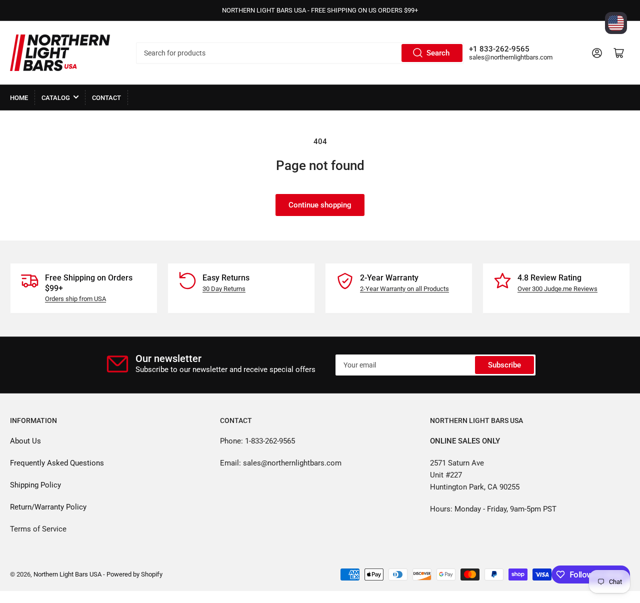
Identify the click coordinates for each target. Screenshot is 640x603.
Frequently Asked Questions (57, 463)
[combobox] (300, 53)
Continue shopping (320, 205)
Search (438, 53)
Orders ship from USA (75, 298)
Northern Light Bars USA (68, 574)
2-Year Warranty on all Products (404, 288)
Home (19, 98)
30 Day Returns (224, 288)
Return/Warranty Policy (48, 507)
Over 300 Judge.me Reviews (558, 288)
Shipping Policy (35, 485)
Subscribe (504, 365)
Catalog (56, 98)
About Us (25, 441)
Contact (106, 98)
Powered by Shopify (134, 574)
